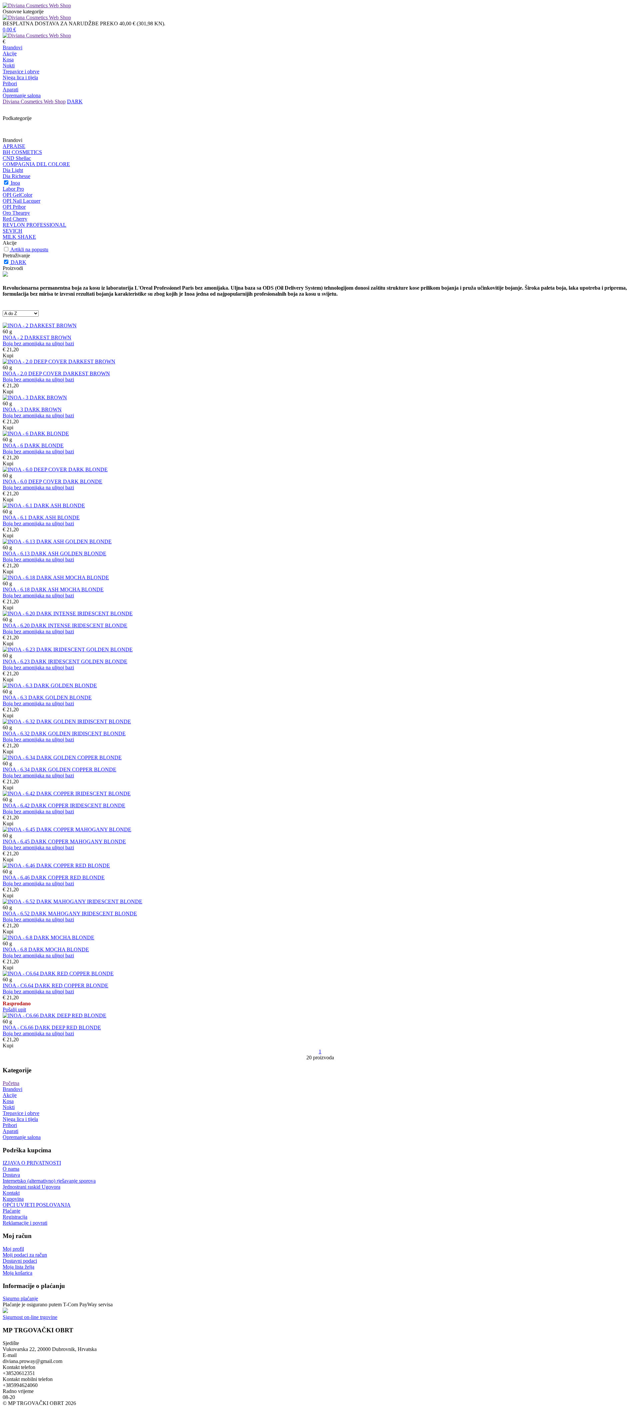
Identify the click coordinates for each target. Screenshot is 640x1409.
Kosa (8, 59)
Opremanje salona (22, 95)
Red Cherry (15, 219)
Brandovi (12, 47)
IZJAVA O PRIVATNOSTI (32, 1163)
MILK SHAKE (19, 237)
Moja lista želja (18, 1267)
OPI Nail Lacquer (21, 201)
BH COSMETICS (22, 152)
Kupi (8, 355)
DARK (75, 101)
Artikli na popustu (29, 249)
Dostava (11, 1175)
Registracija (15, 1217)
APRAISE (14, 146)
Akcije (10, 53)
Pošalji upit (14, 1009)
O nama (11, 1169)
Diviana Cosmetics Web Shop (34, 101)
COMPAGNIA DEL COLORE (36, 164)
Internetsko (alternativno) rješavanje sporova (49, 1181)
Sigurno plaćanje (20, 1298)
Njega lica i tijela (20, 77)
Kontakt (11, 1193)
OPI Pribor (14, 207)
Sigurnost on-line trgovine (30, 1317)
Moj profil (13, 1249)
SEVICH (12, 231)
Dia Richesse (16, 176)
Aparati (10, 89)
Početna (11, 1083)
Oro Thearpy (16, 213)
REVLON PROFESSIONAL (34, 225)
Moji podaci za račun (25, 1255)
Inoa (15, 183)
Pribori (10, 83)
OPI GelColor (17, 195)
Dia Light (13, 170)
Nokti (9, 65)
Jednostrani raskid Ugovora (31, 1187)
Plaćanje (11, 1211)
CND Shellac (17, 158)
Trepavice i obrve (21, 71)
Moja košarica (17, 1273)
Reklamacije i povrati (25, 1223)
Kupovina (13, 1199)
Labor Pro (13, 189)
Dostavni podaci (20, 1261)
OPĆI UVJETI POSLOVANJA (37, 1205)
